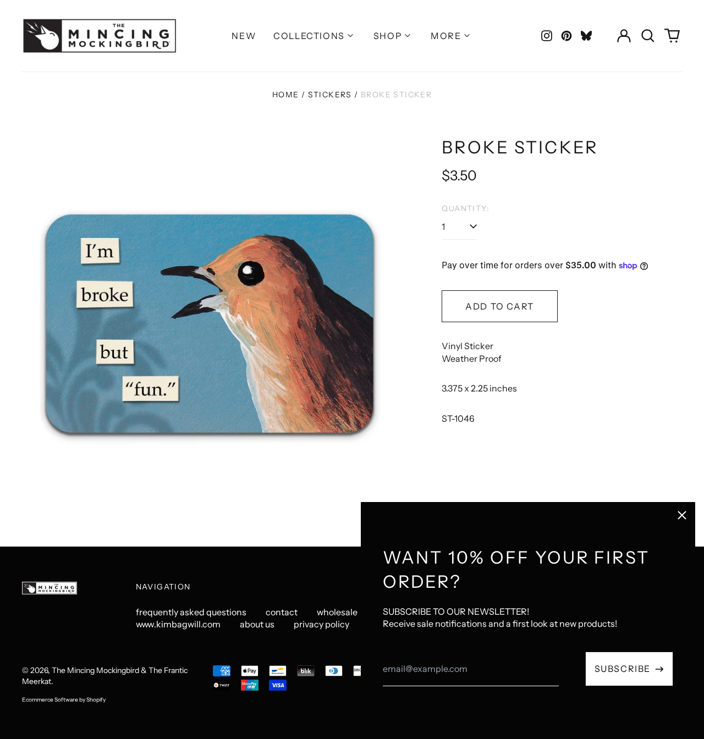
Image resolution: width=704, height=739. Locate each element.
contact (282, 611)
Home (285, 95)
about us (257, 624)
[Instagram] (546, 35)
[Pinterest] (566, 35)
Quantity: (466, 208)
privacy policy (321, 624)
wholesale (337, 611)
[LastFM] (586, 35)
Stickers (330, 95)
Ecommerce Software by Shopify (64, 699)
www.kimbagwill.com (178, 624)
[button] (648, 36)
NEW (244, 35)
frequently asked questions (191, 611)
